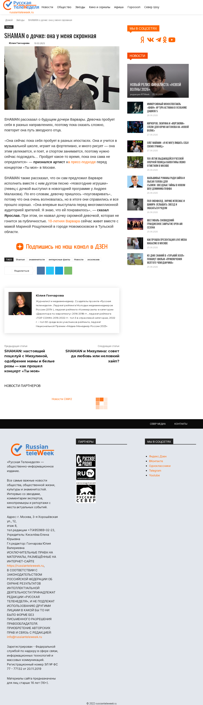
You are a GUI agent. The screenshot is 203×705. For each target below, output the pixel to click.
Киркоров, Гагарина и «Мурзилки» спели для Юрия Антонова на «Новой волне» (168, 126)
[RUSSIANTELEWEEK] (21, 5)
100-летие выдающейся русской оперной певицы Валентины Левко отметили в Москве (166, 162)
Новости (78, 259)
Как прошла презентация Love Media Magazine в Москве (167, 241)
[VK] (41, 271)
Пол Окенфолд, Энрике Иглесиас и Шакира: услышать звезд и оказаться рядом (166, 204)
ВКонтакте (156, 461)
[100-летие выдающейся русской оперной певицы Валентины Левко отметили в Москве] (135, 162)
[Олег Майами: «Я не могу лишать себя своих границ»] (135, 146)
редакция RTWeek (139, 94)
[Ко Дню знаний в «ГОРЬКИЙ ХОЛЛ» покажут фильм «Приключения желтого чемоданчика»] (135, 259)
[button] (186, 7)
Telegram (155, 470)
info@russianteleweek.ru (24, 637)
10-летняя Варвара (64, 220)
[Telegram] (59, 271)
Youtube (154, 475)
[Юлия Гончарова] (20, 310)
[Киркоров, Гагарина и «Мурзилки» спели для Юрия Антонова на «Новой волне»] (135, 127)
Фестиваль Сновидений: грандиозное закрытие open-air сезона (165, 223)
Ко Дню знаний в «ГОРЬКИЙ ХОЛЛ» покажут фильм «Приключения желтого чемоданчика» (165, 258)
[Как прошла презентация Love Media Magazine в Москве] (135, 243)
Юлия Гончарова (19, 43)
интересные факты (59, 259)
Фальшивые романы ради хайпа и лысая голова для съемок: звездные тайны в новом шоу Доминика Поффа (166, 183)
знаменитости (37, 259)
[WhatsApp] (68, 271)
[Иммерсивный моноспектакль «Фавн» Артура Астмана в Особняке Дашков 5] (135, 108)
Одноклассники (159, 465)
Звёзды (20, 20)
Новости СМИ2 (62, 399)
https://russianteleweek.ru (25, 566)
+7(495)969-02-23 (41, 530)
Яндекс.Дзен (158, 456)
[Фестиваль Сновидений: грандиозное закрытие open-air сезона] (135, 224)
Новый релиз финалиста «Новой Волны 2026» (155, 87)
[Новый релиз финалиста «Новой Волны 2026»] (158, 81)
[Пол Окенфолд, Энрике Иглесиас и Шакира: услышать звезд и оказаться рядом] (135, 204)
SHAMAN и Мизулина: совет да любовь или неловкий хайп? (92, 356)
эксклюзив (93, 259)
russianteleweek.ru (22, 12)
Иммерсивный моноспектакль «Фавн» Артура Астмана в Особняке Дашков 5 (167, 107)
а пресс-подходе (82, 161)
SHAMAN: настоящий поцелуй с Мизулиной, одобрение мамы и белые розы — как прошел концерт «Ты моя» (29, 361)
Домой (9, 20)
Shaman (20, 259)
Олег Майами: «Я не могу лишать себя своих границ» (168, 144)
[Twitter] (50, 271)
